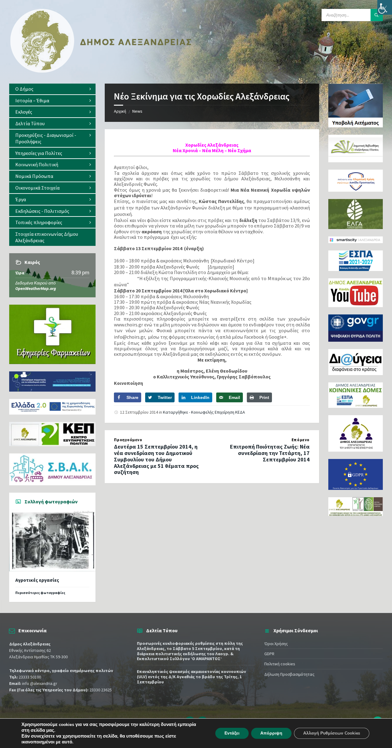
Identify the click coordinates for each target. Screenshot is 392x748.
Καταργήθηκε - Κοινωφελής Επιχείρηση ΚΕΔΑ (204, 412)
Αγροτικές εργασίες (37, 580)
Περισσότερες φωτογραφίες (40, 592)
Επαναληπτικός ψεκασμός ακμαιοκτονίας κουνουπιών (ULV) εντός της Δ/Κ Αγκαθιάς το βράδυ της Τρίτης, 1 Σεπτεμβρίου (191, 677)
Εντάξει (231, 733)
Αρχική (120, 111)
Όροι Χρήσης (276, 643)
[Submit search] (377, 15)
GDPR (269, 653)
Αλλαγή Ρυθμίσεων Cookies (331, 733)
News (137, 111)
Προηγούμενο (128, 439)
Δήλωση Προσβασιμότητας (289, 674)
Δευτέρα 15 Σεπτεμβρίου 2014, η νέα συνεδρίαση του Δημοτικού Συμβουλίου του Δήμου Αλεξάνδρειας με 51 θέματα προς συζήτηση (156, 459)
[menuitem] (52, 89)
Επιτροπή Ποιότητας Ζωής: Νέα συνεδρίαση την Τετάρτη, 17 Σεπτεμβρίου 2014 (270, 453)
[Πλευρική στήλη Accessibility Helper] (384, 7)
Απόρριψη (271, 733)
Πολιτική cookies (279, 664)
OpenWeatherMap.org (35, 288)
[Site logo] (101, 71)
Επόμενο (301, 439)
